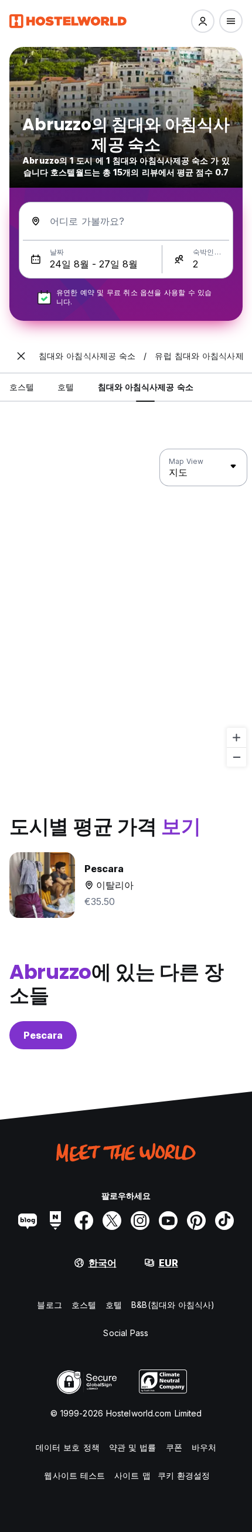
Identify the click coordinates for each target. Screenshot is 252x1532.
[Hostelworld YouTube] (168, 1220)
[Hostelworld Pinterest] (196, 1220)
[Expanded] (21, 356)
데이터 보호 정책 (68, 1447)
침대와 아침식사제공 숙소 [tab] (145, 387)
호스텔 (83, 1305)
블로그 (49, 1305)
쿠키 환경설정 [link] (184, 1475)
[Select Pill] (202, 21)
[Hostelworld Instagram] (140, 1220)
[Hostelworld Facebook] (83, 1220)
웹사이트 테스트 (74, 1475)
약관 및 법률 (132, 1447)
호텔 (113, 1305)
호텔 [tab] (65, 387)
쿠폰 (174, 1447)
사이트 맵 (132, 1475)
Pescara (43, 1035)
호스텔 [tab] (21, 387)
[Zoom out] (236, 757)
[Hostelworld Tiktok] (224, 1220)
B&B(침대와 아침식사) (172, 1305)
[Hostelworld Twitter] (112, 1220)
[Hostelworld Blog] (27, 1220)
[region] (126, 608)
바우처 (204, 1447)
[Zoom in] (236, 737)
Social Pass (125, 1333)
